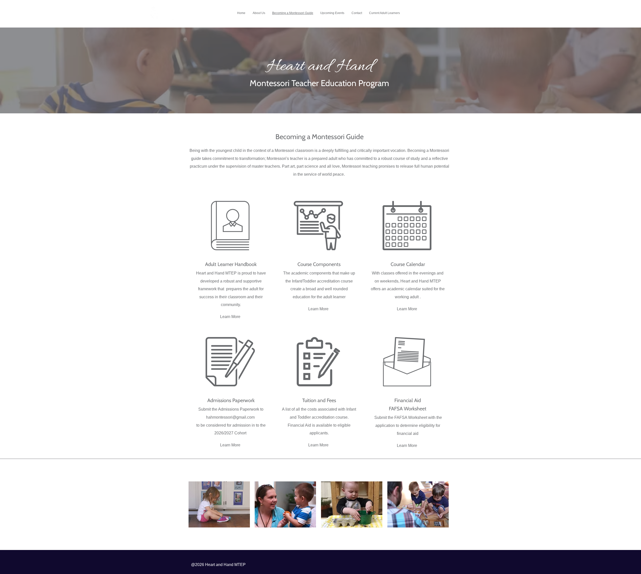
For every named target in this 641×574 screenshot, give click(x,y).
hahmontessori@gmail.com (230, 417)
